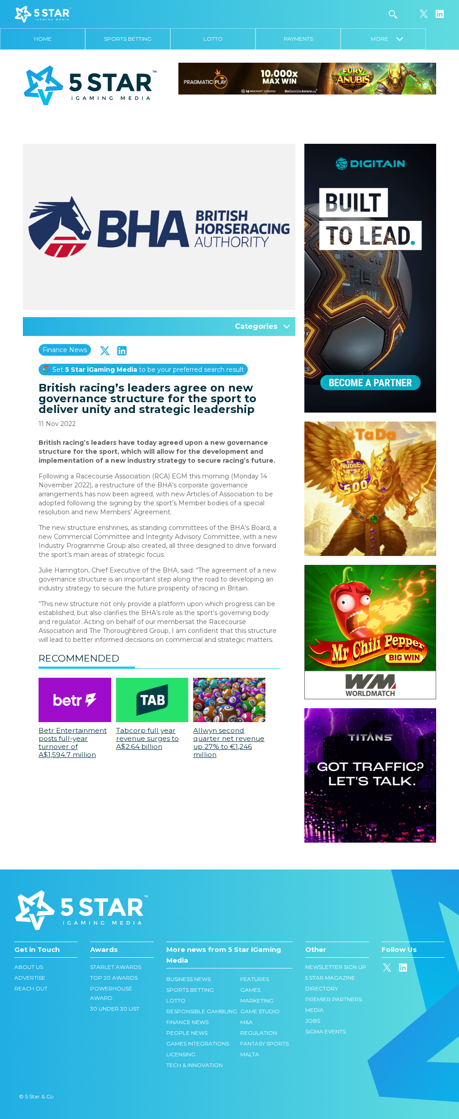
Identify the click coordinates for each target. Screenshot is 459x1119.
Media (314, 1010)
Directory (321, 988)
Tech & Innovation (194, 1065)
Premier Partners (333, 999)
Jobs (312, 1020)
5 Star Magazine (330, 977)
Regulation (258, 1032)
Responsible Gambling (201, 1011)
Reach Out (31, 988)
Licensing (180, 1054)
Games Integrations (197, 1043)
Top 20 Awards (114, 977)
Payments (298, 38)
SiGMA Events (325, 1031)
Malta (249, 1054)
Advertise (29, 977)
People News (187, 1032)
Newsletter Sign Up (335, 967)
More (383, 38)
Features (254, 979)
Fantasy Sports (264, 1043)
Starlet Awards (115, 967)
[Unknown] (307, 78)
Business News (188, 979)
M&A (246, 1022)
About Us (28, 967)
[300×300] (370, 426)
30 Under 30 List (114, 1008)
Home (43, 38)
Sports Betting (128, 38)
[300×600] (370, 148)
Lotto (213, 38)
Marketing (256, 1000)
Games (250, 989)
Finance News (65, 350)
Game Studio (260, 1011)
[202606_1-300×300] (370, 569)
